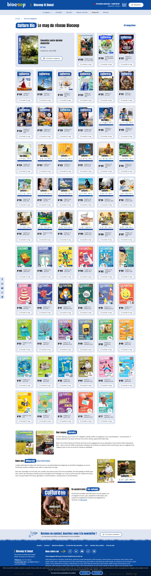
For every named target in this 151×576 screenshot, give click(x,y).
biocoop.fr (83, 500)
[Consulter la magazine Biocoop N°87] (24, 366)
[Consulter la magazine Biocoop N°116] (65, 187)
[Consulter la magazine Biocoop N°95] (106, 294)
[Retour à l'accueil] (16, 5)
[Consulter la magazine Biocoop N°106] (24, 257)
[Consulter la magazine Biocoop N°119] (126, 152)
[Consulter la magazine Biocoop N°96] (85, 294)
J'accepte (97, 573)
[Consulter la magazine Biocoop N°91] (65, 329)
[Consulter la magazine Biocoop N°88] (126, 329)
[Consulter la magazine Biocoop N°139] (85, 45)
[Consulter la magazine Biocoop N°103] (85, 257)
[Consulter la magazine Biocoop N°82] (126, 366)
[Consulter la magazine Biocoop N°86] (44, 366)
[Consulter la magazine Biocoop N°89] (106, 329)
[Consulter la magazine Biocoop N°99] (44, 294)
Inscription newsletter (112, 534)
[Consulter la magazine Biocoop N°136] (24, 81)
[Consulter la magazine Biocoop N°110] (65, 221)
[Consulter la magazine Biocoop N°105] (44, 257)
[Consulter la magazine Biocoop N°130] (24, 117)
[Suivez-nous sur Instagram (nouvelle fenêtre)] (2, 292)
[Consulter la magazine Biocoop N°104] (65, 257)
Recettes (69, 12)
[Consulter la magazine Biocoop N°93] (24, 329)
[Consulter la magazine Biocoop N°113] (126, 187)
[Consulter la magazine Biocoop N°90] (85, 329)
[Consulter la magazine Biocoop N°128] (65, 117)
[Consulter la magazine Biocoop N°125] (126, 116)
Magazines (95, 12)
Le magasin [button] (46, 12)
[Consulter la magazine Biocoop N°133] (85, 81)
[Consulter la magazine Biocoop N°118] (24, 187)
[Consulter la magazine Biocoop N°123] (44, 152)
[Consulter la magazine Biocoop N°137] (126, 44)
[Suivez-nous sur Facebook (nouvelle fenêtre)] (2, 279)
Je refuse (85, 573)
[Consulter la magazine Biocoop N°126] (106, 116)
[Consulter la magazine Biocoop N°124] (24, 152)
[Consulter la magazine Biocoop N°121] (85, 152)
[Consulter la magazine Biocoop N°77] (106, 402)
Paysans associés (82, 12)
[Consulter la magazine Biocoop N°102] (106, 257)
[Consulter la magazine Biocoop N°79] (65, 402)
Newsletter (137, 5)
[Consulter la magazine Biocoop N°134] (65, 81)
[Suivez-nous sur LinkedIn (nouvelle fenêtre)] (2, 283)
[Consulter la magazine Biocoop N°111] (44, 221)
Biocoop (105, 12)
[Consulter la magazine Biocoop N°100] (24, 294)
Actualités (59, 12)
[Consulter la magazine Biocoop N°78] (85, 402)
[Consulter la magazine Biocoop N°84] (85, 366)
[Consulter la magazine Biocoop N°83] (106, 366)
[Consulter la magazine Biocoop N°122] (65, 152)
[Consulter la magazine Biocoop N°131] (126, 80)
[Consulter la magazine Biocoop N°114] (106, 187)
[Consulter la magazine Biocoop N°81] (24, 402)
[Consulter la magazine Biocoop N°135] (44, 81)
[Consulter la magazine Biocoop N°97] (65, 294)
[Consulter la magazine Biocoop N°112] (24, 221)
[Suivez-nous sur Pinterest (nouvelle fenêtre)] (2, 297)
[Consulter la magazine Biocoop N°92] (44, 329)
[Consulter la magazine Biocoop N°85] (65, 366)
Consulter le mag (87, 64)
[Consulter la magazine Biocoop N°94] (126, 294)
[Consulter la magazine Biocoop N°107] (126, 221)
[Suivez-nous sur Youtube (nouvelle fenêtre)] (2, 288)
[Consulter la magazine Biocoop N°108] (106, 221)
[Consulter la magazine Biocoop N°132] (106, 81)
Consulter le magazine (53, 59)
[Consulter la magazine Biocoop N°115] (85, 187)
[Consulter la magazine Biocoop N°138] (106, 44)
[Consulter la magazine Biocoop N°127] (85, 117)
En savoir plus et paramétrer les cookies (63, 573)
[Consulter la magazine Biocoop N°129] (44, 117)
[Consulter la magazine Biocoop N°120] (106, 152)
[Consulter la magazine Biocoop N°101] (126, 257)
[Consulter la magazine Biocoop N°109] (85, 221)
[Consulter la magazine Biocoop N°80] (44, 402)
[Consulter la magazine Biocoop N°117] (44, 187)
